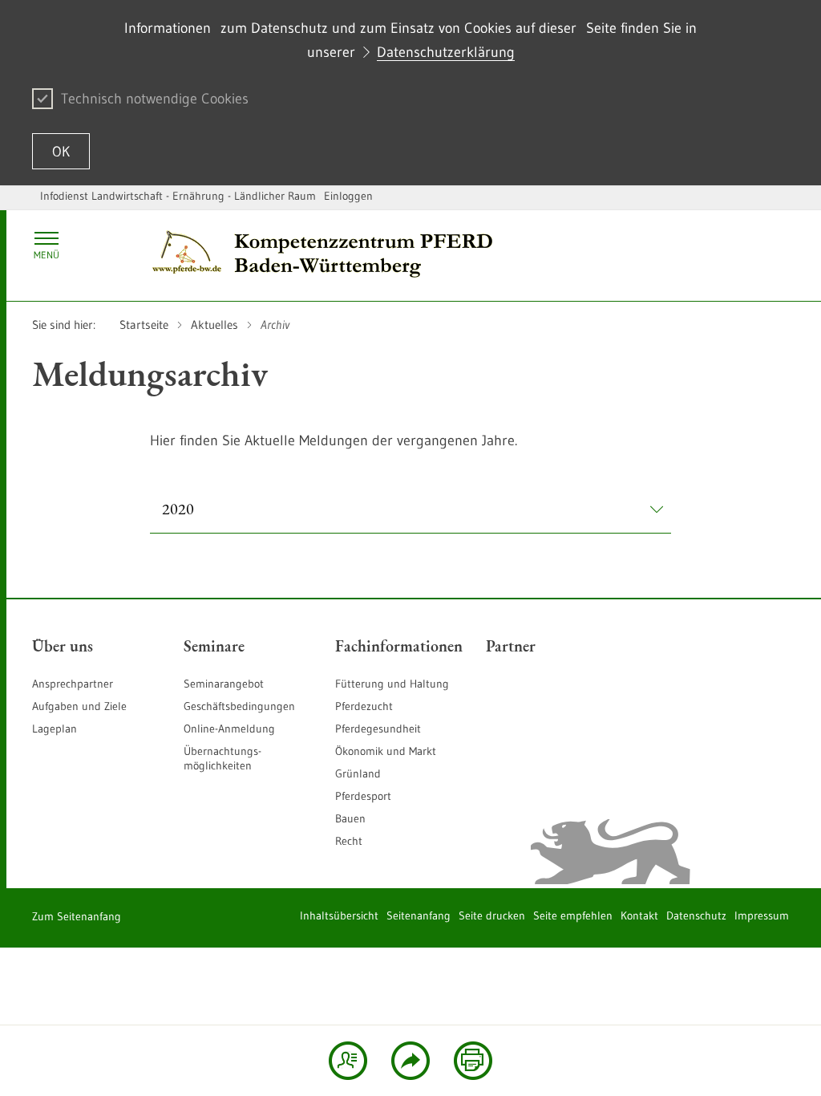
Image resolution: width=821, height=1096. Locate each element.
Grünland (358, 773)
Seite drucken (492, 915)
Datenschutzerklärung (446, 52)
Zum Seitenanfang (76, 916)
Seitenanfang (418, 915)
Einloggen (348, 196)
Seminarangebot (224, 683)
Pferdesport (363, 796)
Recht (348, 841)
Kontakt (639, 915)
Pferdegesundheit (378, 728)
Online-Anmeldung (229, 728)
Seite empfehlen (573, 915)
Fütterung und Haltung (392, 683)
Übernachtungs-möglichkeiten (222, 758)
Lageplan (54, 728)
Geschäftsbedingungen (239, 706)
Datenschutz (696, 915)
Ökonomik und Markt (385, 751)
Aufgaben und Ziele (79, 706)
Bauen (350, 818)
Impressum (761, 915)
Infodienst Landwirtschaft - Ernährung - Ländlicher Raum (178, 196)
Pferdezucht (364, 706)
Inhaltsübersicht (339, 915)
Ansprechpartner (72, 683)
